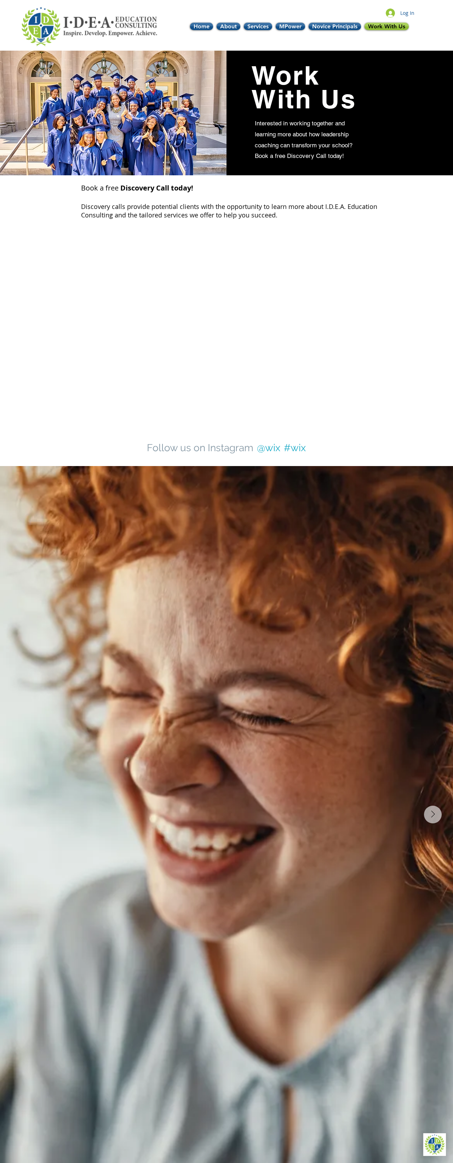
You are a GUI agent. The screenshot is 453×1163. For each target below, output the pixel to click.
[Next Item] (433, 814)
